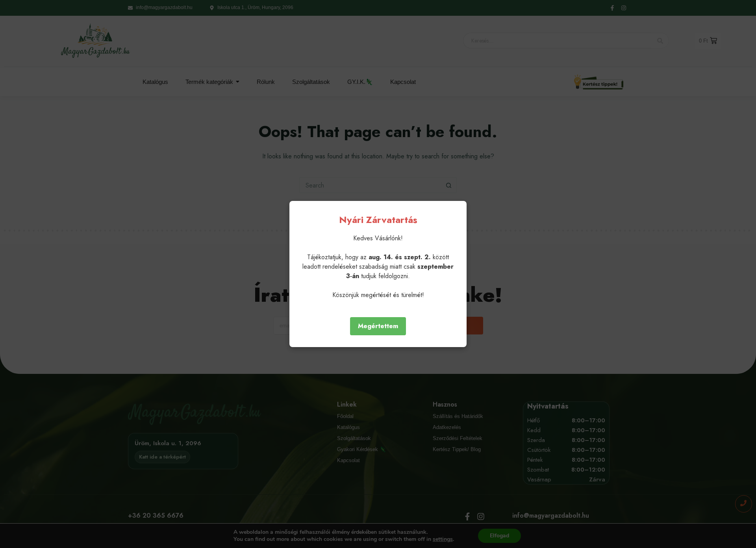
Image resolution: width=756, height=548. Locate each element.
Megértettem (378, 326)
